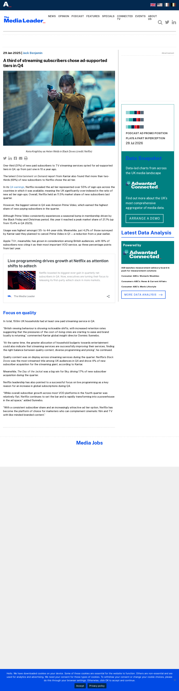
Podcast (77, 16)
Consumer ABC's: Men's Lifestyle (138, 286)
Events (140, 16)
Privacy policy (97, 685)
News (52, 16)
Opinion (63, 16)
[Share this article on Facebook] (15, 158)
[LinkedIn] (174, 22)
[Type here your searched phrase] (160, 22)
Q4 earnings (17, 187)
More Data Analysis (140, 294)
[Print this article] (26, 158)
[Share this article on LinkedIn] (10, 158)
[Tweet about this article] (5, 158)
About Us (152, 18)
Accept (80, 685)
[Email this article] (20, 158)
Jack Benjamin (32, 53)
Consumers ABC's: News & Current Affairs (144, 281)
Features (93, 16)
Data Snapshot (144, 158)
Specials (108, 16)
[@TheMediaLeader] (167, 22)
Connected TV (125, 18)
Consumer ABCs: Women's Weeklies (140, 276)
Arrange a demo (144, 218)
